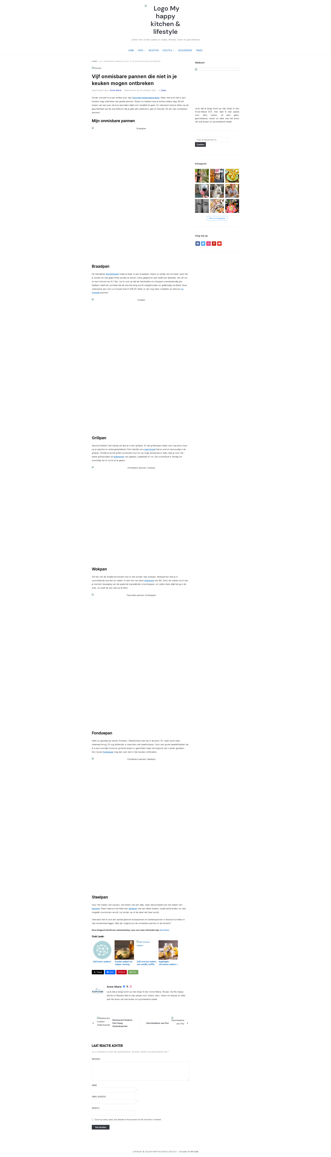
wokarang (149, 580)
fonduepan (108, 752)
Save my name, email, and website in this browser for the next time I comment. (128, 1119)
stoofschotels (112, 274)
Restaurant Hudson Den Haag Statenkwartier (122, 1023)
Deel (111, 972)
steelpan (133, 908)
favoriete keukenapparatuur (146, 97)
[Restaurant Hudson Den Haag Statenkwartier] (103, 1023)
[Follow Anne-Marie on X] (127, 987)
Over (140, 50)
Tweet (99, 972)
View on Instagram (217, 218)
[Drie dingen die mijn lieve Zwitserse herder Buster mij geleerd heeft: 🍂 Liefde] (217, 191)
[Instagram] (131, 987)
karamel (96, 908)
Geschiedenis (185, 50)
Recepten (154, 50)
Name (94, 1085)
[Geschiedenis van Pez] (177, 1023)
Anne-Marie (115, 90)
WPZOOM (194, 1152)
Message (96, 1059)
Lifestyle (167, 50)
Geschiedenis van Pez (157, 1023)
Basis (163, 90)
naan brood (149, 449)
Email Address (99, 1096)
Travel (199, 50)
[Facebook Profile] (124, 987)
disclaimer (164, 930)
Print (134, 972)
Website (95, 1108)
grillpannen (118, 456)
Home (131, 50)
